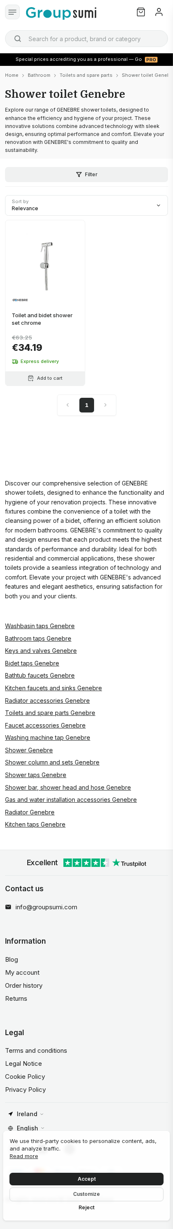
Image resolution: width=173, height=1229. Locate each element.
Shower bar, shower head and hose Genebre (68, 787)
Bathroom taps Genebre (38, 638)
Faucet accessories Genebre (45, 725)
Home (11, 75)
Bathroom (39, 75)
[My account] (159, 12)
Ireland (27, 1113)
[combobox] (86, 38)
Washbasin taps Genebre (40, 625)
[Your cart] (141, 12)
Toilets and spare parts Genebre (50, 712)
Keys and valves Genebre (41, 650)
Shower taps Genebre (35, 774)
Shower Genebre (29, 750)
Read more (24, 1156)
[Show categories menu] (12, 12)
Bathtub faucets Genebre (40, 675)
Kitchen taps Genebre (35, 824)
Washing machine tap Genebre (47, 737)
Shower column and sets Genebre (52, 762)
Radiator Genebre (30, 812)
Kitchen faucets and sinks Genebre (53, 687)
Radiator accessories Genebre (47, 700)
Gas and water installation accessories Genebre (71, 799)
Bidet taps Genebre (32, 663)
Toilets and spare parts (86, 75)
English (27, 1128)
